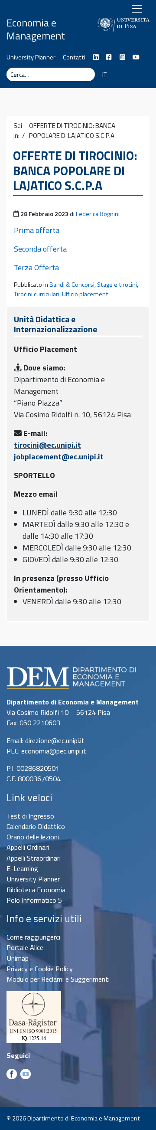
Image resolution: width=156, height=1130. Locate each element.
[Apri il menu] (137, 8)
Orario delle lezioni (32, 837)
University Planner (30, 57)
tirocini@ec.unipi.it (47, 445)
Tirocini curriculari (36, 294)
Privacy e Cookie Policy (39, 968)
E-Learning (22, 868)
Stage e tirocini (117, 284)
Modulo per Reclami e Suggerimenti (58, 979)
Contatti (74, 57)
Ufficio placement (85, 294)
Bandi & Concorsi (71, 284)
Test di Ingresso (30, 816)
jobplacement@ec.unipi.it (59, 456)
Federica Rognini (98, 214)
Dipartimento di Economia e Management (41, 22)
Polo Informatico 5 (34, 900)
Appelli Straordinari (33, 858)
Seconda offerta (40, 249)
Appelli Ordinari (27, 847)
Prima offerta (36, 230)
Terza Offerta (36, 267)
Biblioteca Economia (35, 889)
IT (104, 74)
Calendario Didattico (35, 826)
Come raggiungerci (33, 937)
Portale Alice (24, 947)
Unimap (17, 958)
